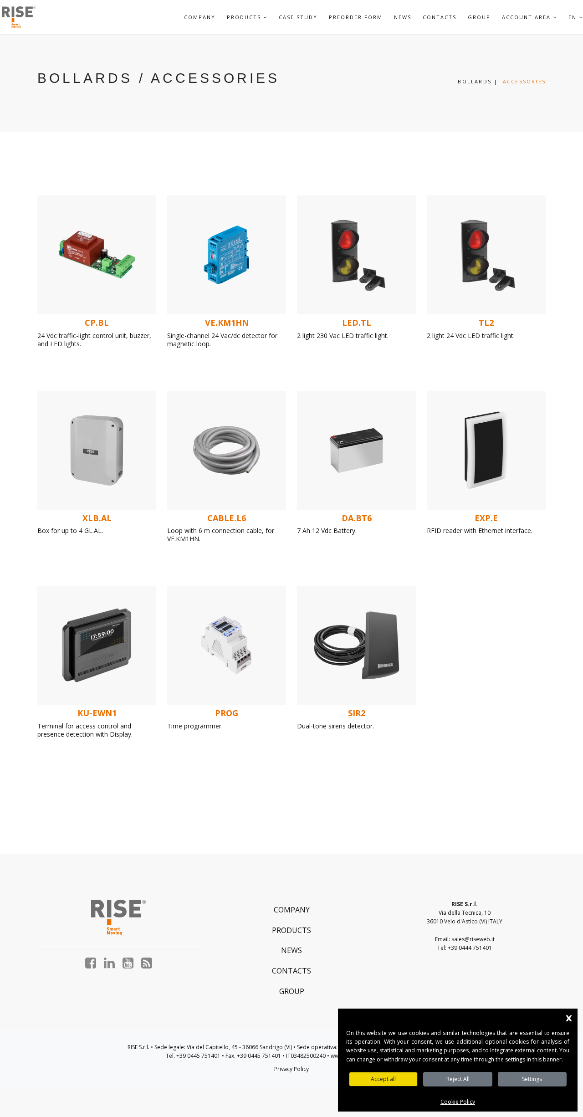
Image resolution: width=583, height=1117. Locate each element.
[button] (265, 17)
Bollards (474, 81)
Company (199, 17)
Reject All (458, 1079)
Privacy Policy (291, 1069)
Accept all (383, 1079)
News (402, 17)
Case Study (298, 17)
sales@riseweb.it (473, 939)
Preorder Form (356, 17)
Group (479, 17)
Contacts (439, 17)
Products (291, 930)
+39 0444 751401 (470, 948)
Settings (532, 1079)
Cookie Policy (457, 1102)
